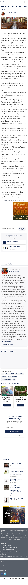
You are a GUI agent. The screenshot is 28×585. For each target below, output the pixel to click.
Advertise (5, 547)
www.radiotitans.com (6, 341)
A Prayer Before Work (15, 463)
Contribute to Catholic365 (8, 549)
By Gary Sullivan (13, 482)
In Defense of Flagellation (16, 498)
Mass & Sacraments (12, 376)
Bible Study (4, 376)
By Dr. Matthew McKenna (15, 499)
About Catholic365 (7, 545)
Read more (7, 405)
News (14, 379)
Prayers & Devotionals (6, 379)
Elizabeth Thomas (12, 12)
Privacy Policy (6, 565)
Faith (3, 373)
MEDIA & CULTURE (10, 373)
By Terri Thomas (13, 476)
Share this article (22, 229)
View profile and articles (8, 344)
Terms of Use (6, 564)
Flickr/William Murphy (8, 30)
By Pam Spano (13, 465)
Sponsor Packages (13, 547)
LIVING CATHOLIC (19, 373)
